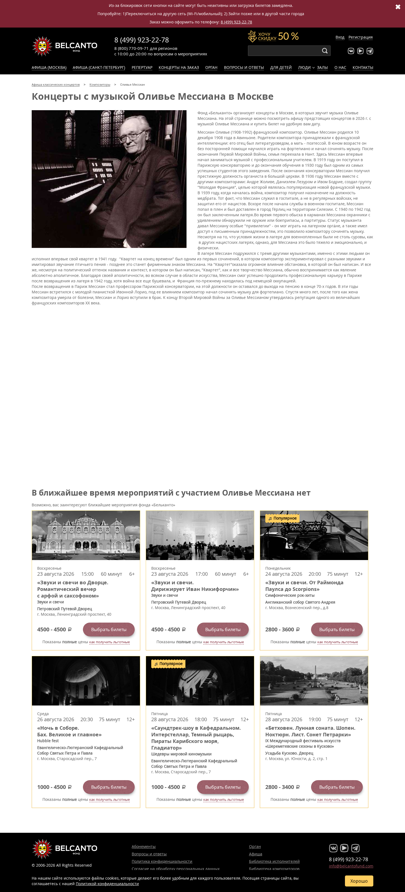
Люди (304, 67)
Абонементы (144, 846)
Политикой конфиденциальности (107, 883)
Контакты (363, 67)
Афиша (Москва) (49, 67)
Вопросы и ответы (244, 67)
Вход (340, 37)
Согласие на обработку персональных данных (176, 868)
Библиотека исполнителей (274, 861)
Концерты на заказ (179, 67)
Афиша (255, 853)
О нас (340, 67)
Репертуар (142, 67)
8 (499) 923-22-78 (236, 22)
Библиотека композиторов (274, 868)
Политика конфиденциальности (162, 861)
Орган (211, 67)
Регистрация (361, 37)
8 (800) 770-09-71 (131, 48)
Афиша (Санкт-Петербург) (99, 67)
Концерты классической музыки (65, 46)
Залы (322, 67)
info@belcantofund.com (351, 866)
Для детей (281, 67)
